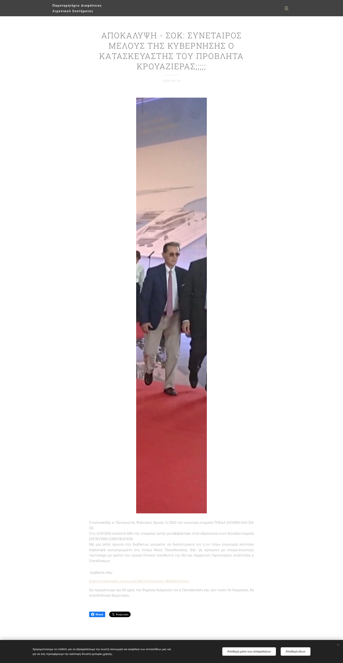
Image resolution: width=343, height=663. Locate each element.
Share (99, 614)
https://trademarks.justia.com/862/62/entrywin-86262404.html (139, 581)
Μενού (288, 8)
